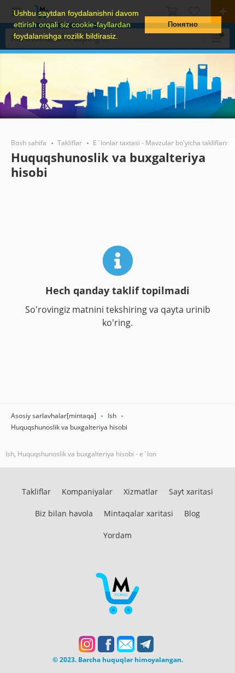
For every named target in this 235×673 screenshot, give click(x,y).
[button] (122, 37)
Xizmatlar (141, 491)
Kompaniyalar (87, 491)
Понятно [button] (183, 24)
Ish (112, 415)
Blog (192, 513)
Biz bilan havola (64, 513)
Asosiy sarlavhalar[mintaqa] (53, 415)
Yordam (117, 535)
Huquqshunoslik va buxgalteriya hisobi (69, 427)
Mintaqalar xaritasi (138, 513)
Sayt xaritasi (191, 491)
